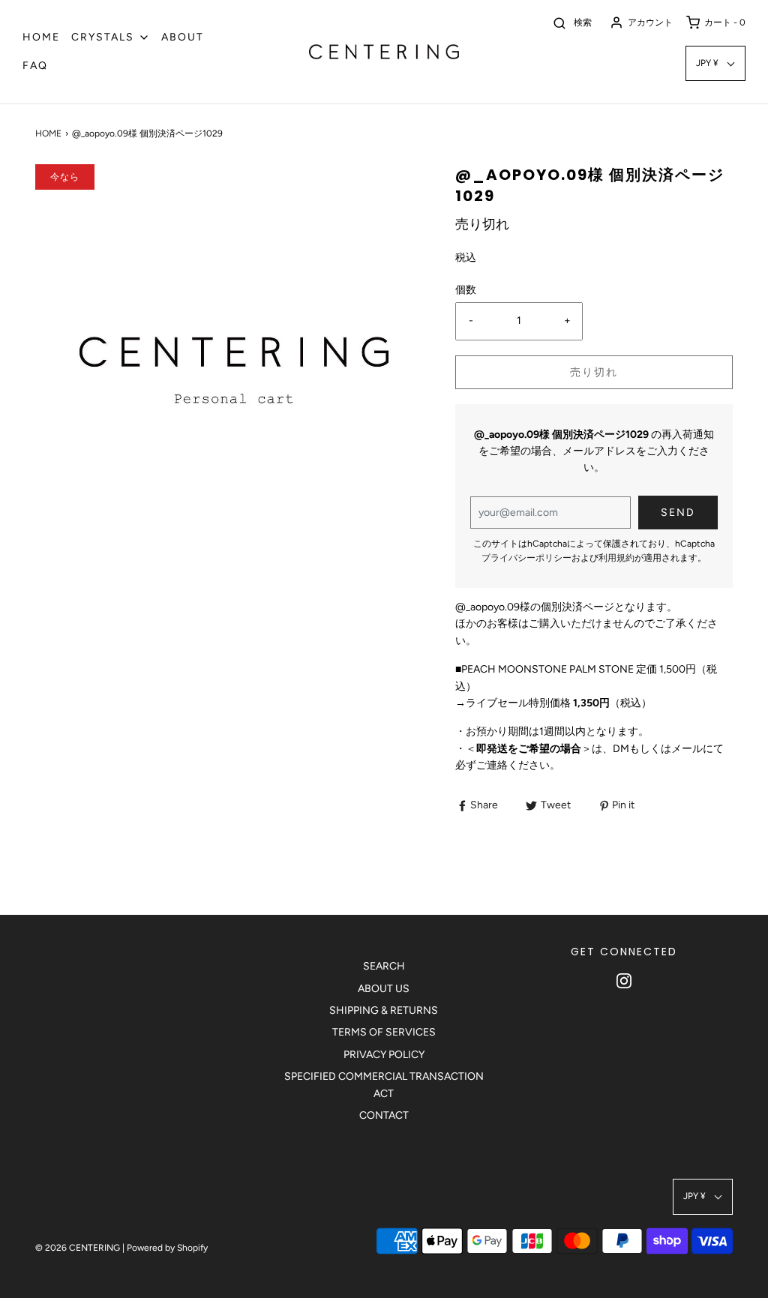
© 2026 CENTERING (77, 1248)
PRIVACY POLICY (384, 1054)
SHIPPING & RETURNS (383, 1010)
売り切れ (594, 372)
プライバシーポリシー (527, 558)
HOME (41, 37)
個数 (465, 289)
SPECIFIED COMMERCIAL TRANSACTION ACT (384, 1084)
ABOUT (182, 37)
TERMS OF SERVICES (384, 1032)
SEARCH (384, 966)
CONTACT (384, 1115)
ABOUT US (384, 988)
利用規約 (616, 558)
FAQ (35, 65)
